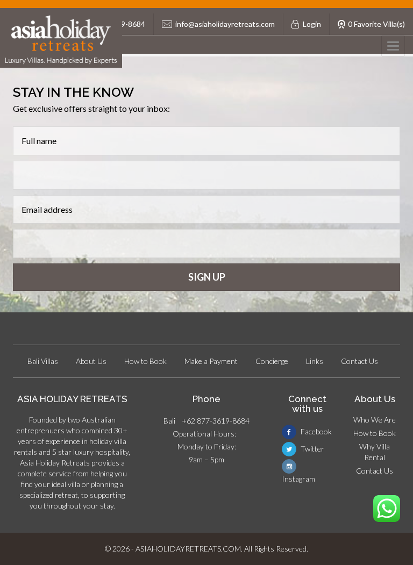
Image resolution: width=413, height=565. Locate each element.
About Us (91, 361)
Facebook (315, 431)
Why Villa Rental (374, 452)
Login (312, 23)
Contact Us (359, 361)
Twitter (311, 448)
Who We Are (374, 419)
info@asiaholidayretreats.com (225, 23)
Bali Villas (42, 361)
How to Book (145, 361)
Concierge (271, 361)
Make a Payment (211, 361)
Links (314, 361)
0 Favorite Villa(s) (376, 23)
